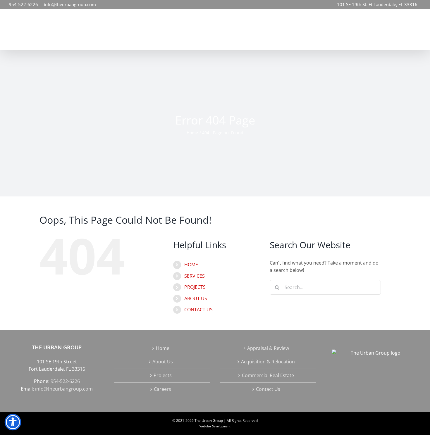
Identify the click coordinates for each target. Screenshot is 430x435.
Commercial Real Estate (268, 375)
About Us (162, 361)
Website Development (215, 426)
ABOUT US (195, 298)
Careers (162, 389)
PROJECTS (195, 287)
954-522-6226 (23, 4)
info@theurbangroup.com (70, 4)
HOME (191, 264)
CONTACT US (198, 309)
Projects (163, 375)
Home (162, 348)
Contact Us (268, 389)
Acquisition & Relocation (268, 361)
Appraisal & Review (268, 348)
